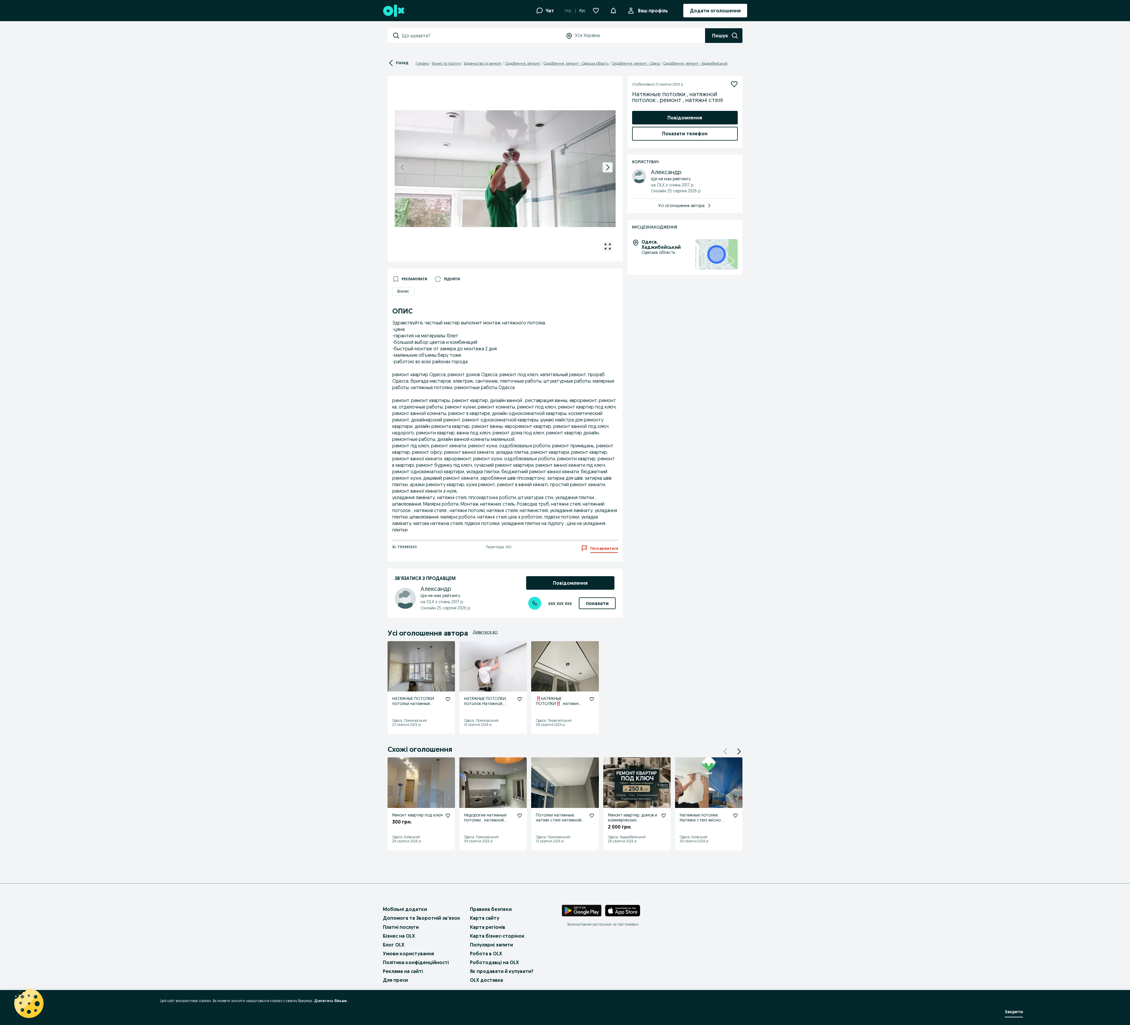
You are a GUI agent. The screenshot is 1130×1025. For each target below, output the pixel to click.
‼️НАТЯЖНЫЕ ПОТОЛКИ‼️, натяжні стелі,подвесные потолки (561, 703)
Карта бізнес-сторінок (497, 936)
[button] (738, 751)
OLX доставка (486, 980)
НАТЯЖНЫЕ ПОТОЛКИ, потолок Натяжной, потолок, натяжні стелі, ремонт (487, 706)
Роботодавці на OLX (494, 962)
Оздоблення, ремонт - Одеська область (576, 63)
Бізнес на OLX (399, 936)
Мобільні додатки (405, 909)
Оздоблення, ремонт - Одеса (636, 63)
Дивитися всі (485, 632)
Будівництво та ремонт (483, 63)
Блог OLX (393, 945)
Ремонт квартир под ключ (417, 815)
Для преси (395, 980)
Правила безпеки (491, 909)
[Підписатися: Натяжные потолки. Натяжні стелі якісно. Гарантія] (735, 815)
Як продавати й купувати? (502, 971)
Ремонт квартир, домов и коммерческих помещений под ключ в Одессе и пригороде (632, 822)
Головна (422, 63)
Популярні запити (491, 945)
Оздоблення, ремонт (522, 63)
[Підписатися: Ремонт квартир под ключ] (448, 815)
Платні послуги (401, 927)
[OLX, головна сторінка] (393, 11)
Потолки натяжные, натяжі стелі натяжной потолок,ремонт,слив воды (558, 822)
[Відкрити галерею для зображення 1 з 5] (608, 246)
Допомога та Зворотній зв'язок (421, 918)
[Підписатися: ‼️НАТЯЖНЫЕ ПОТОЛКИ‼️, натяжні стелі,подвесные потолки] (591, 699)
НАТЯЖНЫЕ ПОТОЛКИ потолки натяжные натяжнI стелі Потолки (415, 703)
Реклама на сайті (403, 971)
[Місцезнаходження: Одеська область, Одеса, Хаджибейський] (716, 254)
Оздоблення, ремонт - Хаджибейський (695, 63)
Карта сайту (484, 918)
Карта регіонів (487, 927)
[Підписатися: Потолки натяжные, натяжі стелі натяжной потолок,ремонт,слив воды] (591, 815)
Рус (582, 10)
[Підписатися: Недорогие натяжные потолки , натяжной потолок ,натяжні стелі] (519, 815)
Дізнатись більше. (331, 1001)
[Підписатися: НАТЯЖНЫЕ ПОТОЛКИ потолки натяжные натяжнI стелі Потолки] (448, 699)
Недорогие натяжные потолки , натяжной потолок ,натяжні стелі (487, 820)
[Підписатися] (734, 84)
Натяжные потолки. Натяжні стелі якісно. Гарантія (701, 820)
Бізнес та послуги (446, 63)
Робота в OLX (486, 953)
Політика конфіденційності (416, 962)
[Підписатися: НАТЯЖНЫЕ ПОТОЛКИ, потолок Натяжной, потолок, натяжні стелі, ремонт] (519, 699)
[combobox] (481, 36)
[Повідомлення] (613, 10)
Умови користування (408, 953)
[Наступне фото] (608, 167)
